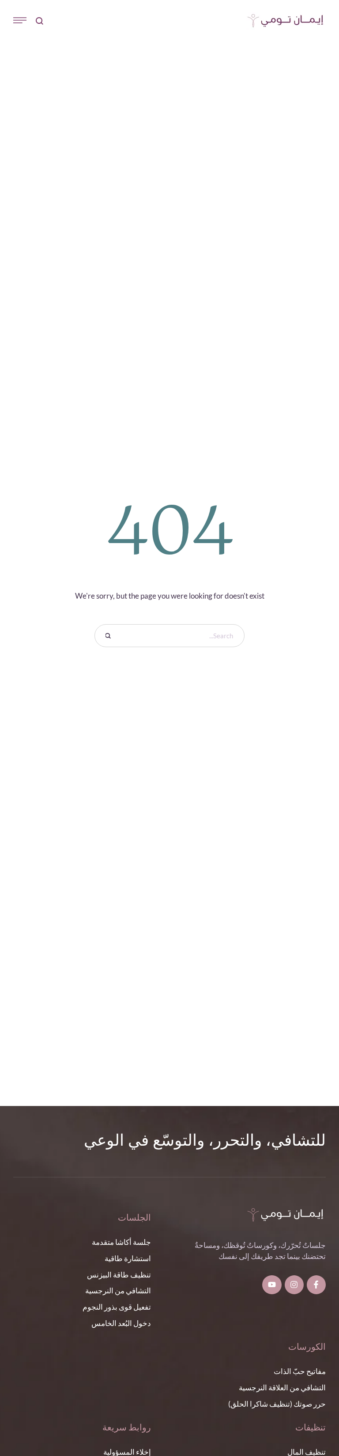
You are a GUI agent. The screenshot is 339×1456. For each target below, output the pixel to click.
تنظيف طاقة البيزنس (119, 1274)
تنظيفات (310, 1428)
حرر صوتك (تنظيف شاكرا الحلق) (277, 1403)
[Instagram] (294, 1284)
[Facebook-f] (316, 1284)
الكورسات (307, 1347)
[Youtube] (271, 1284)
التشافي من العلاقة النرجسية (282, 1387)
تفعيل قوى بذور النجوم (117, 1306)
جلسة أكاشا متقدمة (121, 1242)
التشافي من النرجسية (118, 1290)
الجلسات (134, 1218)
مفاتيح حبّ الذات (300, 1371)
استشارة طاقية (128, 1258)
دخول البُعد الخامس (121, 1323)
